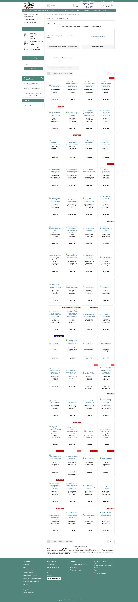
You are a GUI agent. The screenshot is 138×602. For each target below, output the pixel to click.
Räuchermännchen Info (53, 567)
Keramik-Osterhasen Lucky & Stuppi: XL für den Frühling (89, 177)
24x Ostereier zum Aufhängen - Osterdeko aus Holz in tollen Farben (89, 263)
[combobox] (58, 73)
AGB (24, 567)
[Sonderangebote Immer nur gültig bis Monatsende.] (42, 80)
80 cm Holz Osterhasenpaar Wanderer (106, 464)
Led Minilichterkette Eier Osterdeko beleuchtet (89, 148)
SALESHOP (49, 575)
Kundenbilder (50, 570)
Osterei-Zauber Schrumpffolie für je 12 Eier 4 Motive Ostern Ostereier (72, 349)
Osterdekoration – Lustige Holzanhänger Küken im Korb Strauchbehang (89, 91)
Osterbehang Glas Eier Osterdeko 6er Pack (72, 206)
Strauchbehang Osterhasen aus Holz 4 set (55, 407)
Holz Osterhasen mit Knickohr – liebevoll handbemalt (55, 91)
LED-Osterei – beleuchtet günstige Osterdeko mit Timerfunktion (106, 91)
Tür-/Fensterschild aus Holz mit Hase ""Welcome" (89, 407)
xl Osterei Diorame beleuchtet (72, 377)
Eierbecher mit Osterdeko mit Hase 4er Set (55, 493)
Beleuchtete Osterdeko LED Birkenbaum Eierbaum (55, 148)
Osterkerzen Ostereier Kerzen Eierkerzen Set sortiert (106, 320)
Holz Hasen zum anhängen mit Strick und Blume (72, 407)
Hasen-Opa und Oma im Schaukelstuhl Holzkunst (72, 120)
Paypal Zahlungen (28, 590)
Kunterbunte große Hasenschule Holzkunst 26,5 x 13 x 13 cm (72, 234)
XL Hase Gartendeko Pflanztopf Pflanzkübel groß (72, 320)
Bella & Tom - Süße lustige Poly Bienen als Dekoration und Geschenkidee (55, 292)
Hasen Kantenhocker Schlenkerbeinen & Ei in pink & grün (55, 320)
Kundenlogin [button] (104, 1)
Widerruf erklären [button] (54, 578)
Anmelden (33, 68)
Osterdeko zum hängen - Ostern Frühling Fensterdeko (31, 15)
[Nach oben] (133, 599)
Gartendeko (87, 10)
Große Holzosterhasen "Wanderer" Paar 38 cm (106, 521)
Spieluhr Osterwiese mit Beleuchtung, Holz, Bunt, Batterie (106, 263)
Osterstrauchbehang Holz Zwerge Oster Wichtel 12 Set (89, 206)
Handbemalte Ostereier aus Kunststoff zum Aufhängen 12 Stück (106, 120)
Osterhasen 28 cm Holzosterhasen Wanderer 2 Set (55, 521)
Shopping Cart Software (63, 600)
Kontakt (25, 584)
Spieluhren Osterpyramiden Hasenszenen (30, 23)
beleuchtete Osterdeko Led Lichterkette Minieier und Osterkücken (106, 148)
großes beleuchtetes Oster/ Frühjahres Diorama (106, 349)
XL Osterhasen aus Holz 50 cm (89, 319)
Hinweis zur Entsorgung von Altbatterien (33, 578)
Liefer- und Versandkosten (30, 575)
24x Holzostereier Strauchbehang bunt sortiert (72, 493)
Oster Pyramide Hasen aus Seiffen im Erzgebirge (55, 177)
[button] (48, 73)
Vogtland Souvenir (63, 10)
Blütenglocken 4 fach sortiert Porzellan (106, 435)
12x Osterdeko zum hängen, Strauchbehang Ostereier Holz (106, 177)
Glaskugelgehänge (76, 10)
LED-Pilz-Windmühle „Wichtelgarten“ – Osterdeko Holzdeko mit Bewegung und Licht (55, 120)
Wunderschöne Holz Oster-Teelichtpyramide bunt (72, 435)
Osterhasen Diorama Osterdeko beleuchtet (55, 349)
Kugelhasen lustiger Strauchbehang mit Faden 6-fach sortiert (55, 206)
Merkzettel (112, 1)
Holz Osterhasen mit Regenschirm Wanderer (72, 263)
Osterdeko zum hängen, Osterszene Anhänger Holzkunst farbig (106, 378)
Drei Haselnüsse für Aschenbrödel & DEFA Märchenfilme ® (39, 10)
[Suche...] (74, 5)
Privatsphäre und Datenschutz (31, 581)
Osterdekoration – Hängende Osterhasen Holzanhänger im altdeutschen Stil (72, 91)
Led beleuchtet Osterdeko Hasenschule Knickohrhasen (89, 378)
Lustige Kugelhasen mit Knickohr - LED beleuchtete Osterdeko (89, 234)
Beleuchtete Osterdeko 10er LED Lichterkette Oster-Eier (72, 148)
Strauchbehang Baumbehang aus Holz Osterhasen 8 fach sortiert (106, 407)
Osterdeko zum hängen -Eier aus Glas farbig (72, 292)
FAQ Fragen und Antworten (92, 1)
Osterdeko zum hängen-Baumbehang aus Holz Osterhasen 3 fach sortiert (55, 435)
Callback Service (27, 587)
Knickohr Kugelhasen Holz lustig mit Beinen (106, 234)
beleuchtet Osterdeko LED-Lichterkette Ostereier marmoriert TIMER (89, 120)
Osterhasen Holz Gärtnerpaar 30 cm (72, 464)
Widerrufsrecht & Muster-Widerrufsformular (30, 571)
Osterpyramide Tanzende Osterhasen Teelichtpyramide (55, 378)
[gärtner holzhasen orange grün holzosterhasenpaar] (33, 84)
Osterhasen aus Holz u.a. (29, 19)
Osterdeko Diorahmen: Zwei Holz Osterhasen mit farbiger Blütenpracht (89, 292)
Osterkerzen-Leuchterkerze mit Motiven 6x (89, 435)
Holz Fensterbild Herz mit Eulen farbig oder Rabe (106, 493)
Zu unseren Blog (51, 564)
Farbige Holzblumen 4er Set (55, 464)
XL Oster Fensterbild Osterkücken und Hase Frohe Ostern (106, 206)
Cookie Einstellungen (28, 592)
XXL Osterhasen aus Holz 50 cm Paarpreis (89, 464)
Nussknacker (80, 1)
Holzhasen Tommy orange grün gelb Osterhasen (89, 521)
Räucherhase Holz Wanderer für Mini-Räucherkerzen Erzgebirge (72, 177)
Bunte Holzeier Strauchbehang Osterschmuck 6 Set (89, 493)
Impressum (26, 564)
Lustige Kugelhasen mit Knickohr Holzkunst (55, 263)
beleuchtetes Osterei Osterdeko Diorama (89, 349)
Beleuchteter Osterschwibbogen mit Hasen (55, 234)
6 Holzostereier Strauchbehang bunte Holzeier (72, 521)
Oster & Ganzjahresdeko (99, 10)
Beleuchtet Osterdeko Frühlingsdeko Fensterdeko (106, 292)
